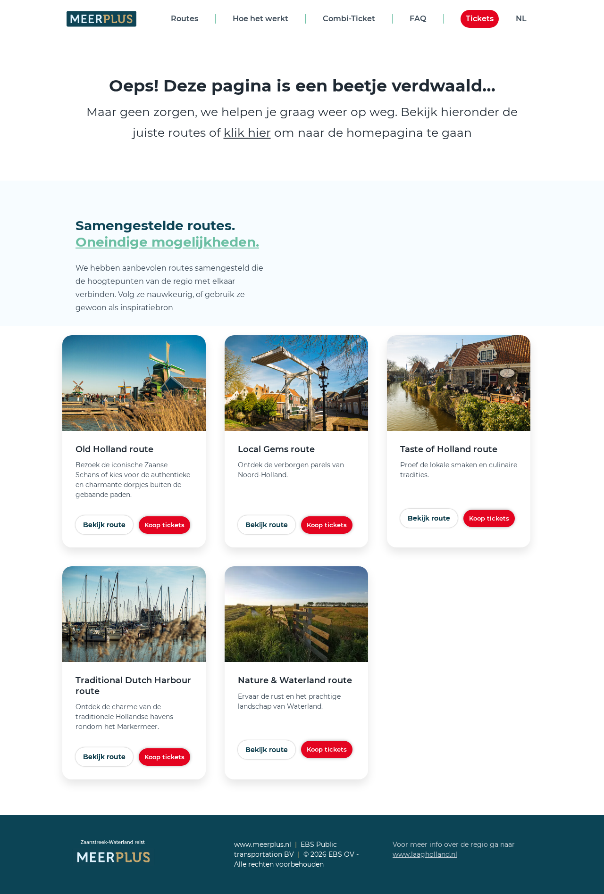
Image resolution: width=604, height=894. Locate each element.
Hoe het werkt (260, 18)
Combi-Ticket (349, 18)
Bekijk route (104, 525)
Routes (184, 18)
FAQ (418, 18)
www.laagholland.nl (425, 854)
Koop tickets (164, 525)
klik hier (247, 132)
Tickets (480, 18)
